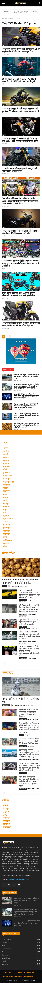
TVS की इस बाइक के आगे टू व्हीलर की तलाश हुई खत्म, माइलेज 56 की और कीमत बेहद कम (21, 324)
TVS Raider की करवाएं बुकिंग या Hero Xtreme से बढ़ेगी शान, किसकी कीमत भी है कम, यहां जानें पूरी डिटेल (21, 263)
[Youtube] (19, 885)
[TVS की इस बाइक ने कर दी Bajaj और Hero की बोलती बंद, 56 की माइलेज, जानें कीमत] (21, 218)
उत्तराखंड (7, 673)
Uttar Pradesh (23, 600)
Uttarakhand (6, 705)
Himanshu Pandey (24, 628)
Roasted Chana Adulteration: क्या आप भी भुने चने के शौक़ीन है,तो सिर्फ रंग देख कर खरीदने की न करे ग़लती (26, 425)
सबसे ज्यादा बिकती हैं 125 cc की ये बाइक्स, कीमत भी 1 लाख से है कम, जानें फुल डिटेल (19, 294)
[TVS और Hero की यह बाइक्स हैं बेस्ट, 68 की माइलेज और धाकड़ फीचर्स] (21, 156)
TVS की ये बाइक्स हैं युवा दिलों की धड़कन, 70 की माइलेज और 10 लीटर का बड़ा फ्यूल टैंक (21, 50)
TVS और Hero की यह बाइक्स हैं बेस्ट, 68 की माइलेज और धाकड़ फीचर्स (19, 169)
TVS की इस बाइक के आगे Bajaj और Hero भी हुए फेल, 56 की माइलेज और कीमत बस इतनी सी (20, 109)
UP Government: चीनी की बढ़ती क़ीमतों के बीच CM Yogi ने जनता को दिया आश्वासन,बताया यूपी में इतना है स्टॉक (29, 651)
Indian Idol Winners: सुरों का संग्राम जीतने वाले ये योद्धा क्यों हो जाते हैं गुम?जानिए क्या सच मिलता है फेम (26, 396)
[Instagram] (9, 885)
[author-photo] (9, 586)
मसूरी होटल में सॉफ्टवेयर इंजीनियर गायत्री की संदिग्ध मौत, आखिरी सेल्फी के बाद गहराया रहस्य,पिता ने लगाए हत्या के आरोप (29, 781)
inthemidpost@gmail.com (19, 880)
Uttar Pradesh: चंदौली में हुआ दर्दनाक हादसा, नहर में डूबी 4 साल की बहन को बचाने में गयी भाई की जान (29, 635)
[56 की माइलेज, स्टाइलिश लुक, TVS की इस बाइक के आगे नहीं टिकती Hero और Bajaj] (21, 66)
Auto (4, 45)
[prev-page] (3, 663)
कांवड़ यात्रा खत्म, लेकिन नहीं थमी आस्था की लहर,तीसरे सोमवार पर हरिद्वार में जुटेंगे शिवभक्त (28, 713)
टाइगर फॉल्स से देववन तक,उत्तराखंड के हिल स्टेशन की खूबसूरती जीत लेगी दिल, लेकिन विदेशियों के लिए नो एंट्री (29, 753)
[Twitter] (14, 885)
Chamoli (21, 735)
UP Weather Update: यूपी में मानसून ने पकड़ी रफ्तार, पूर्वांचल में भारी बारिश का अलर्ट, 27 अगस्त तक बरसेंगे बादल (29, 608)
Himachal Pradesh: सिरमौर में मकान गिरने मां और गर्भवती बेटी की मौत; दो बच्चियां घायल (29, 741)
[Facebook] (4, 885)
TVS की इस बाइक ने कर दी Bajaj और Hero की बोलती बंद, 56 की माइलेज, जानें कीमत (21, 232)
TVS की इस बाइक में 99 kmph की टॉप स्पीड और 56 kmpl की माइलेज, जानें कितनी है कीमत (20, 139)
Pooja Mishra (15, 586)
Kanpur (4, 586)
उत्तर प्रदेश (8, 554)
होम (3, 19)
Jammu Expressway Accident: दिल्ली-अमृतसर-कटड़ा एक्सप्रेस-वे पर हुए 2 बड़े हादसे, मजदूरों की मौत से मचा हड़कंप (26, 386)
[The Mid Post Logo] (21, 3)
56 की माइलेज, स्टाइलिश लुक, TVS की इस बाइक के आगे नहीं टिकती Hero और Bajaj (19, 80)
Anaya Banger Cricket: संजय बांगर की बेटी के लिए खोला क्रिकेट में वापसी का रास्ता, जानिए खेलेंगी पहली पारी (26, 406)
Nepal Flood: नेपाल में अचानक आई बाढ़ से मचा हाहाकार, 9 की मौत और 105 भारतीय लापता (26, 376)
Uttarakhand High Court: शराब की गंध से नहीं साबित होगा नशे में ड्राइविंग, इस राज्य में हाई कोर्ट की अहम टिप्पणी (29, 766)
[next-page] (12, 336)
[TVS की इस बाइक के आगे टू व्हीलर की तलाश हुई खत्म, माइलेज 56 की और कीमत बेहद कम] (21, 310)
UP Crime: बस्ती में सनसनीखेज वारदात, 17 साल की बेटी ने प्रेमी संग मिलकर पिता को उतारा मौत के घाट (29, 593)
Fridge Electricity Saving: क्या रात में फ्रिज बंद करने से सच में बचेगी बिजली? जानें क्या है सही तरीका (26, 415)
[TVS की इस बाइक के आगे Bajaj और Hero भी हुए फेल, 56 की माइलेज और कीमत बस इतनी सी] (21, 96)
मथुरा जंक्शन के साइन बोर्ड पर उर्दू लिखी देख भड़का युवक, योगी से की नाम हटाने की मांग (29, 622)
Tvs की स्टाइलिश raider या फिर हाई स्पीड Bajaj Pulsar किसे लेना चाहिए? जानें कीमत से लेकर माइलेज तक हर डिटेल (20, 201)
